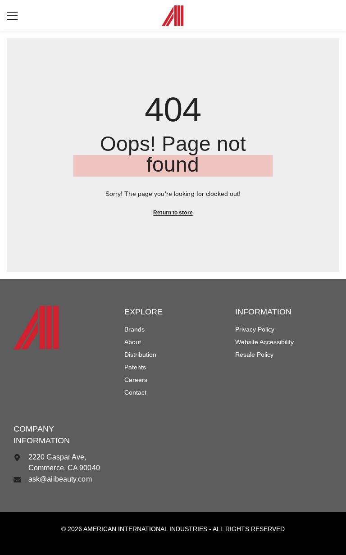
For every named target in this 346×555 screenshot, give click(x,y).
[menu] (12, 15)
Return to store (173, 212)
